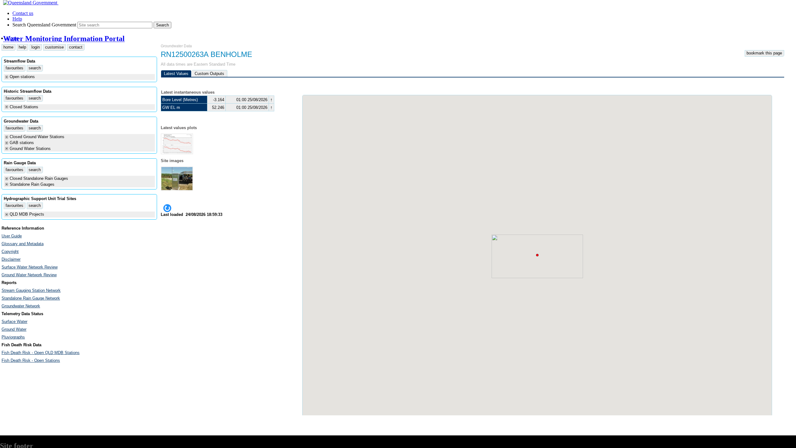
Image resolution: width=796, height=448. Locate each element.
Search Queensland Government (44, 24)
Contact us (22, 13)
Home (12, 38)
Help (17, 18)
